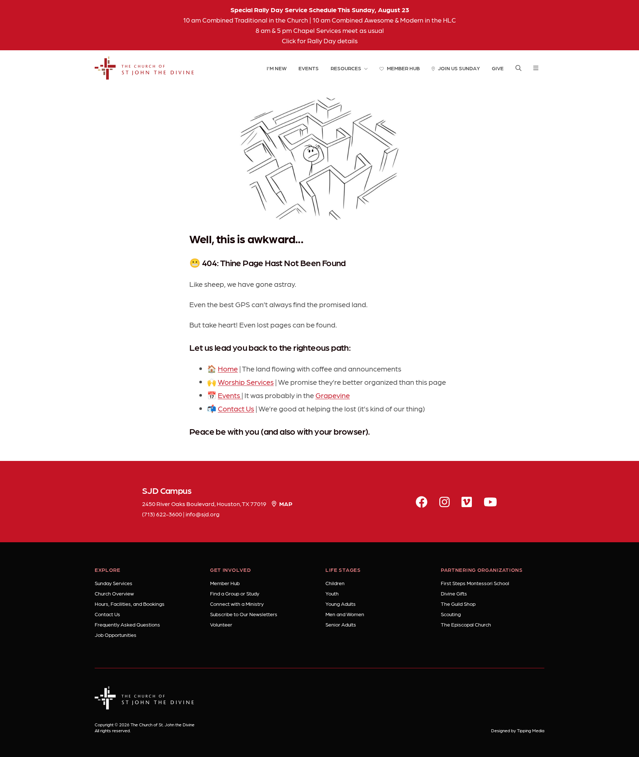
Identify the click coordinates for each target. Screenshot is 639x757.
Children (335, 583)
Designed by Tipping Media (517, 730)
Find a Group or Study (234, 593)
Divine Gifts (454, 593)
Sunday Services (113, 583)
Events (229, 395)
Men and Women (344, 614)
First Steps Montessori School (475, 583)
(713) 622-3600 (162, 514)
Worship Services (246, 382)
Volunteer (221, 624)
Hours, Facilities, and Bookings (130, 603)
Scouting (451, 614)
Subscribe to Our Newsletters (243, 614)
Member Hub (225, 583)
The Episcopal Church (466, 624)
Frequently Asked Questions (127, 624)
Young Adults (340, 603)
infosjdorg (203, 514)
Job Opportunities (115, 634)
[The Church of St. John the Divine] (144, 68)
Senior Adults (340, 624)
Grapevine (332, 395)
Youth (332, 593)
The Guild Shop (458, 603)
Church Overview (114, 593)
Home (228, 368)
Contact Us (236, 408)
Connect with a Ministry (237, 603)
